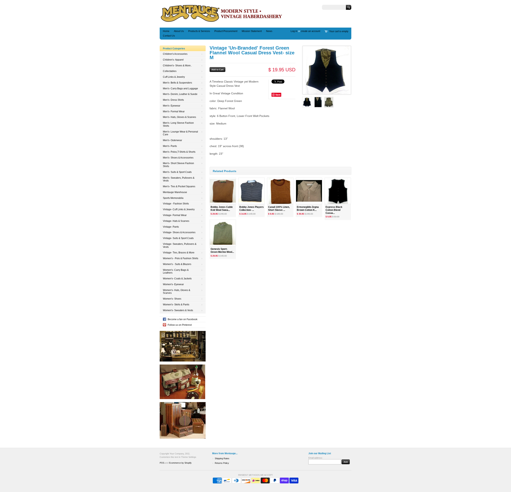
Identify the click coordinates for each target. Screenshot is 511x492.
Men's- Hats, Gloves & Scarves (179, 117)
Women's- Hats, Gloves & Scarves (176, 292)
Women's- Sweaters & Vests (178, 310)
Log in (294, 31)
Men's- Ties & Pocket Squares (179, 186)
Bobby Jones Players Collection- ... (251, 208)
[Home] (222, 22)
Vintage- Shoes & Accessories (179, 232)
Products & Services (199, 31)
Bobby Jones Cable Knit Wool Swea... (222, 208)
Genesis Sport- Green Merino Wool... (222, 250)
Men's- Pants (170, 146)
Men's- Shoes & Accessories (178, 157)
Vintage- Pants (171, 226)
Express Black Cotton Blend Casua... (334, 210)
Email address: (315, 458)
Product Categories (174, 48)
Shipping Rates (222, 458)
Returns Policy (222, 463)
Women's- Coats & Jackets (177, 278)
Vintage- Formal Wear (175, 215)
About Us (179, 31)
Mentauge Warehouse (175, 192)
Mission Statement (252, 31)
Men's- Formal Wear (174, 111)
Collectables (169, 71)
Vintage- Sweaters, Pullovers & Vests (179, 245)
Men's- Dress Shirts (173, 100)
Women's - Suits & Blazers (177, 264)
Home (166, 31)
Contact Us (169, 35)
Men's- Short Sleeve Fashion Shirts (178, 165)
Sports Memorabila (173, 198)
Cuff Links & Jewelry (174, 77)
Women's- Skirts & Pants (176, 304)
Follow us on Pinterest (180, 325)
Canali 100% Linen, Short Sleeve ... (279, 208)
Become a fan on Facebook (182, 319)
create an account (310, 31)
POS (162, 463)
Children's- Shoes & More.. (177, 65)
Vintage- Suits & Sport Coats (178, 238)
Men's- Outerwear (172, 140)
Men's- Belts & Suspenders (177, 82)
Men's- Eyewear (171, 105)
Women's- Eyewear (173, 284)
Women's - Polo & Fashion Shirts (180, 258)
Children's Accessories (175, 54)
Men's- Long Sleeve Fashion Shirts (178, 124)
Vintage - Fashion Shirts (176, 203)
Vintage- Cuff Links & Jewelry (179, 209)
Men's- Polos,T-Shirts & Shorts (179, 151)
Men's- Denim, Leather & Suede (180, 94)
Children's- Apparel (173, 59)
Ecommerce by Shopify (180, 463)
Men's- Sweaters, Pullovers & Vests (178, 179)
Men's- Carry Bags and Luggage (180, 88)
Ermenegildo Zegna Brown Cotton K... (308, 208)
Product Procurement (225, 31)
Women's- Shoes (172, 298)
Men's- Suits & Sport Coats (177, 172)
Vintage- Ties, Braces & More (178, 252)
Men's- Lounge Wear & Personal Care (180, 133)
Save (277, 94)
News (269, 31)
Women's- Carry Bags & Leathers (176, 271)
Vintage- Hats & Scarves (176, 221)
